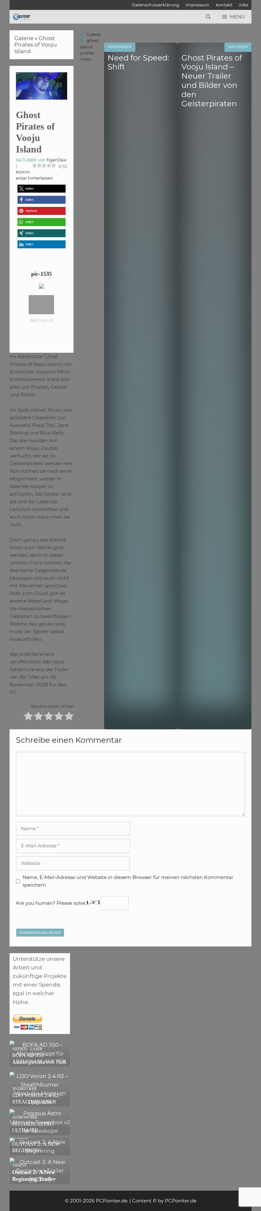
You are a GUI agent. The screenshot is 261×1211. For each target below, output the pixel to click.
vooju (86, 59)
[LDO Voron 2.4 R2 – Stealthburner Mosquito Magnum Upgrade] (40, 1102)
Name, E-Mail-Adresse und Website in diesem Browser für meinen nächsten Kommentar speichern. (128, 881)
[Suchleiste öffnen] (208, 17)
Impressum (197, 4)
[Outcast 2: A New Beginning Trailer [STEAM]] (40, 1179)
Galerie (23, 38)
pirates (87, 53)
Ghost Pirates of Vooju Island (35, 44)
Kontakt (224, 4)
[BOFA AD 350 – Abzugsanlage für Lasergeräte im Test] (40, 1062)
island (86, 47)
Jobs (243, 4)
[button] (42, 189)
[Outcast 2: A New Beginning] (40, 1151)
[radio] (28, 717)
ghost (92, 40)
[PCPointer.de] (22, 17)
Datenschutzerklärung (155, 4)
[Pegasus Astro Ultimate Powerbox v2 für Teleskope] (40, 1131)
